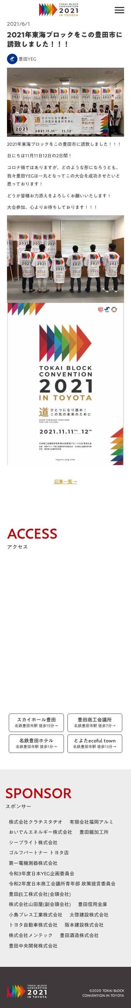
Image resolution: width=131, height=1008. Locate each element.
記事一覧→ (65, 481)
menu (119, 10)
